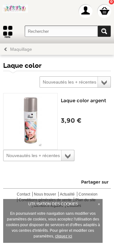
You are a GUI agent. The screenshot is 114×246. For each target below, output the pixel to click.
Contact (23, 194)
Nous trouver (45, 194)
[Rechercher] (104, 31)
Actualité (67, 194)
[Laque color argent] (30, 121)
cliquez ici (63, 236)
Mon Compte (85, 11)
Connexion (88, 194)
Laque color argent (83, 100)
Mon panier (104, 11)
